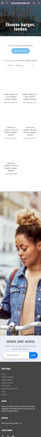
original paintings (8, 377)
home (4, 374)
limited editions (7, 380)
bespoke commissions (10, 389)
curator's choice (7, 383)
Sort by (10, 65)
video (4, 391)
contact (4, 394)
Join (33, 355)
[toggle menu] (2, 2)
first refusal (6, 386)
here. (20, 423)
